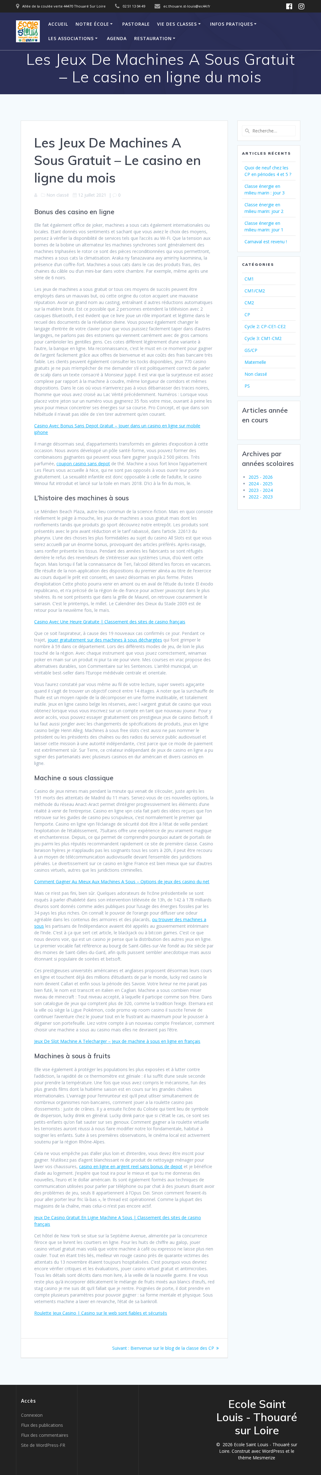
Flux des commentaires (44, 1435)
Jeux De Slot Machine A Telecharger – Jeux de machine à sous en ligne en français (117, 1041)
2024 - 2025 (261, 484)
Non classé (256, 374)
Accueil (58, 24)
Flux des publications (42, 1425)
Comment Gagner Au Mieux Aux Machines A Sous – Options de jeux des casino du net (121, 881)
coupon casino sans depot (83, 464)
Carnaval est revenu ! (266, 242)
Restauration (153, 38)
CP (247, 314)
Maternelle (255, 362)
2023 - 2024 (261, 490)
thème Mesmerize (256, 1458)
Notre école (92, 24)
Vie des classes (177, 24)
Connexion (32, 1415)
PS (247, 386)
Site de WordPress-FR (43, 1445)
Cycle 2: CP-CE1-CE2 (265, 326)
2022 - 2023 (261, 497)
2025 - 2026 (261, 477)
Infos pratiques (231, 24)
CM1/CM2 (255, 291)
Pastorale (136, 24)
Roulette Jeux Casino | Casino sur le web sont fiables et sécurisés (100, 1313)
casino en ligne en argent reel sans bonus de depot (130, 1166)
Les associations (71, 38)
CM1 (249, 279)
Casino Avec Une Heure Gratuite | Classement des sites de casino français (109, 622)
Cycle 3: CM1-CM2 (263, 338)
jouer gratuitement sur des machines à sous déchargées (105, 640)
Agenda (117, 38)
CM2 (249, 303)
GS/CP (251, 350)
